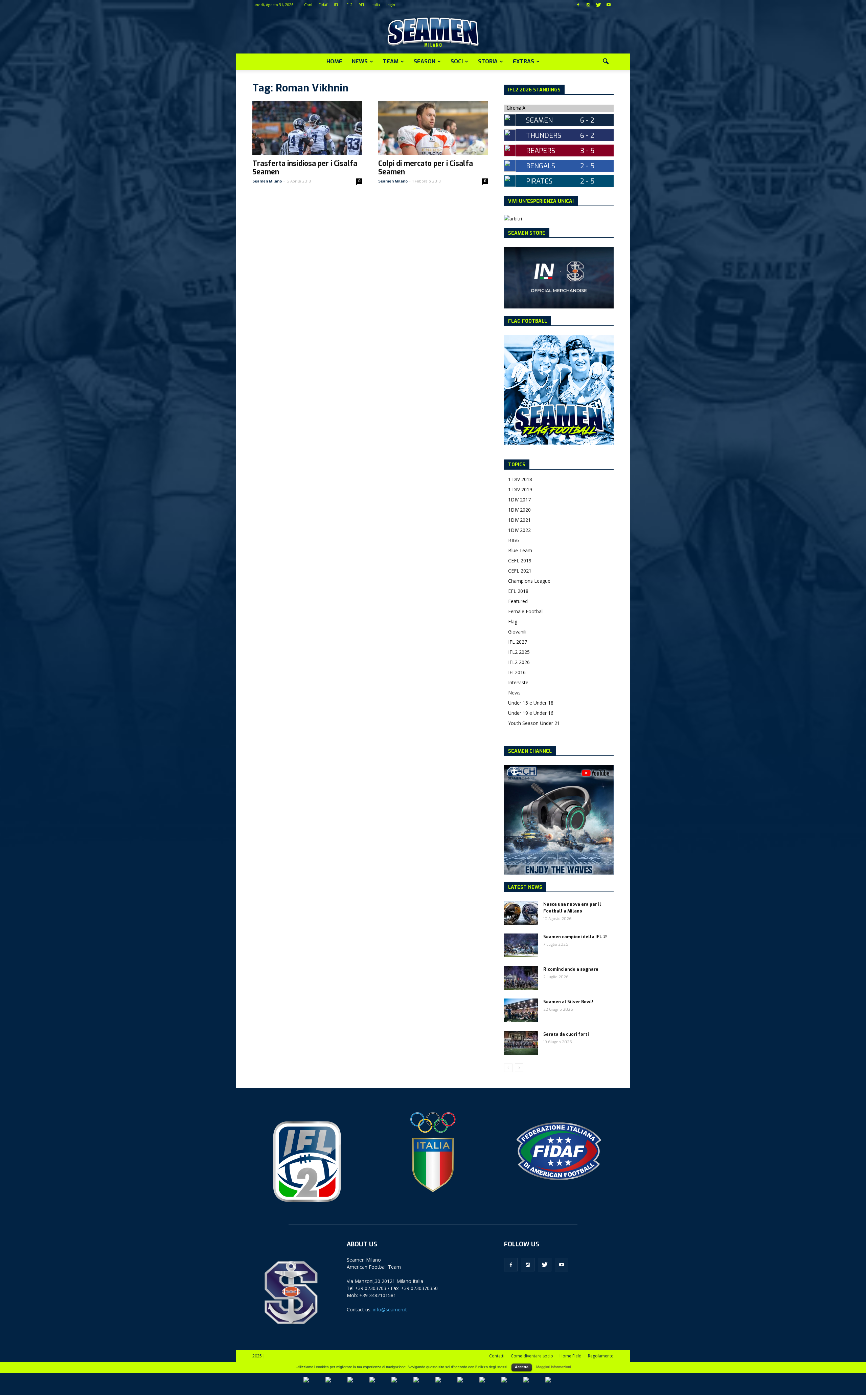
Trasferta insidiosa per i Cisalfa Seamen (304, 168)
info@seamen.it (390, 1309)
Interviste (518, 682)
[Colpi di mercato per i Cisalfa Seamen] (433, 128)
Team (390, 61)
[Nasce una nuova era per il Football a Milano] (521, 913)
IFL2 (348, 4)
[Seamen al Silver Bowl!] (521, 1010)
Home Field (571, 1356)
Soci (457, 61)
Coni (308, 4)
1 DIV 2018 (520, 479)
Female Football (526, 611)
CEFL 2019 (519, 560)
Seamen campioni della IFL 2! (575, 937)
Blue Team (520, 550)
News (360, 61)
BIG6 (513, 540)
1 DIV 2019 (520, 489)
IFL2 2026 (519, 662)
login (390, 4)
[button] (605, 61)
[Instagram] (588, 5)
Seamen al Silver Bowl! (568, 1002)
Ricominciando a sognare (570, 969)
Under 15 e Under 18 (530, 703)
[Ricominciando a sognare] (521, 978)
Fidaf (323, 4)
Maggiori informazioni (553, 1367)
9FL (362, 4)
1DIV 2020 (519, 510)
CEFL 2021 (519, 570)
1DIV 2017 (519, 499)
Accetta (521, 1367)
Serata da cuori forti (566, 1034)
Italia (375, 4)
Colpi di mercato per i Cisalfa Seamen (425, 168)
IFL (336, 4)
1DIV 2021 (519, 520)
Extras (523, 61)
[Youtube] (608, 5)
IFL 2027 (517, 642)
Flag (512, 621)
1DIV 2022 (519, 530)
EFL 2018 (518, 591)
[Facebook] (578, 5)
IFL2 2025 (519, 652)
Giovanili (517, 631)
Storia (488, 61)
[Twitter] (598, 5)
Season (424, 61)
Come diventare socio (532, 1356)
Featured (518, 601)
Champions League (529, 581)
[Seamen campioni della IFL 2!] (521, 945)
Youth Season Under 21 (534, 723)
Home (334, 61)
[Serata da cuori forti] (521, 1043)
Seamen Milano (267, 181)
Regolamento (601, 1356)
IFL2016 (517, 672)
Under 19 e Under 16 (530, 713)
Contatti (496, 1356)
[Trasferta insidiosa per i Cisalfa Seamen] (307, 128)
